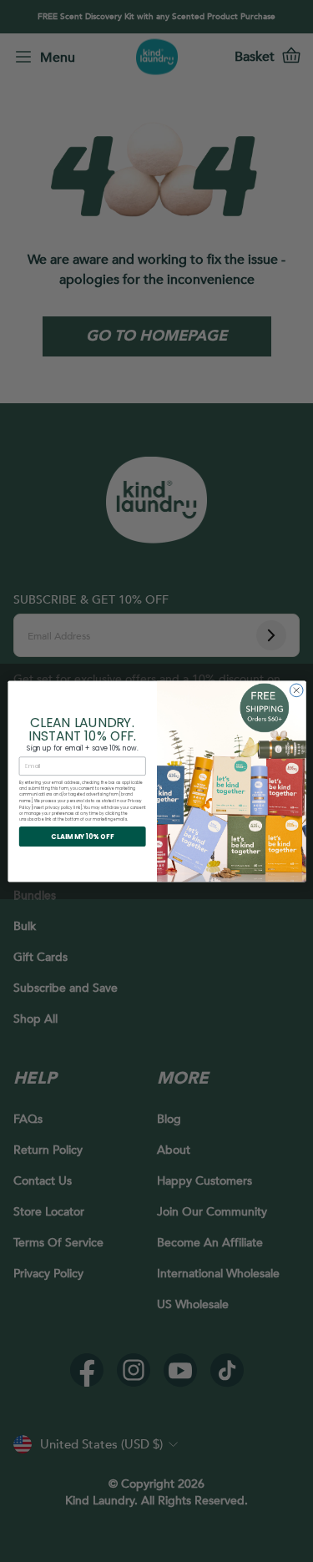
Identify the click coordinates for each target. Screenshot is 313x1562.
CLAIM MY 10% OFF (82, 836)
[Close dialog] (296, 690)
